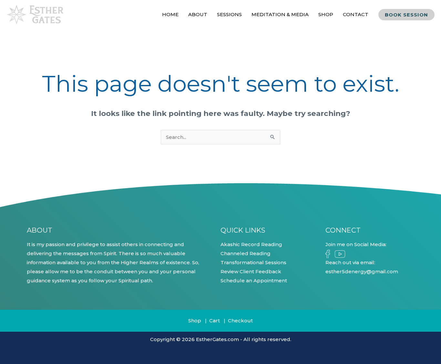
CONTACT (355, 14)
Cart (214, 320)
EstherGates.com (217, 339)
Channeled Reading (246, 253)
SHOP (325, 14)
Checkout (240, 320)
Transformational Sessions (253, 262)
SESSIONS (229, 14)
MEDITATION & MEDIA (280, 14)
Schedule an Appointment (254, 280)
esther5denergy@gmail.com (361, 271)
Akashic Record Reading (251, 244)
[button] (406, 14)
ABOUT (197, 14)
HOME (170, 14)
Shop (194, 320)
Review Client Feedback (251, 271)
